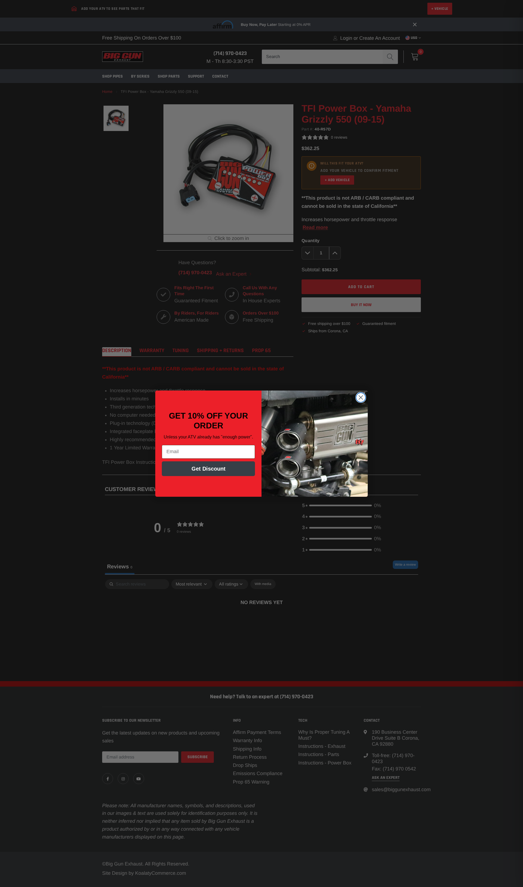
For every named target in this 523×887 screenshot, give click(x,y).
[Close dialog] (361, 397)
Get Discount (208, 469)
